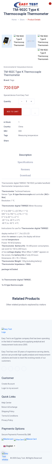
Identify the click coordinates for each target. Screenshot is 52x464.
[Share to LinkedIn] (39, 140)
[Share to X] (34, 140)
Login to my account (10, 388)
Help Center (6, 402)
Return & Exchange (9, 407)
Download (25, 175)
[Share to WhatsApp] (19, 140)
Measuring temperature (28, 135)
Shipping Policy (8, 411)
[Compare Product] (26, 111)
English (9, 446)
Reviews (25, 169)
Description (25, 155)
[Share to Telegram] (24, 140)
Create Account (8, 383)
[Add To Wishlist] (35, 111)
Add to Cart (13, 111)
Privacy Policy (7, 420)
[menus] (3, 5)
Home (14, 19)
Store (22, 19)
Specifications (25, 162)
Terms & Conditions (10, 415)
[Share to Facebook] (29, 140)
